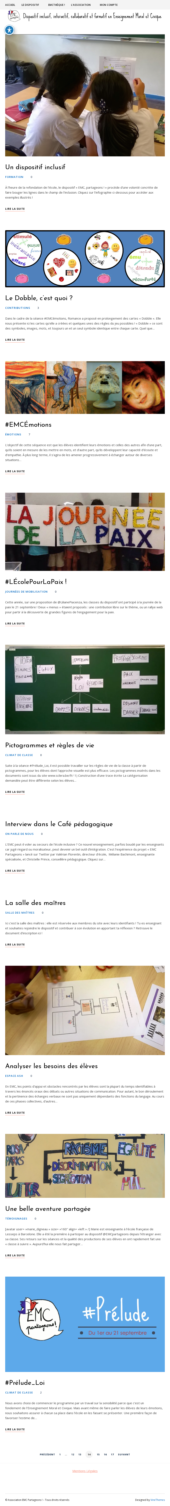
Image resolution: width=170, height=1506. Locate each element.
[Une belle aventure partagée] (85, 1166)
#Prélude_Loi (25, 1383)
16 (105, 1454)
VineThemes (158, 1500)
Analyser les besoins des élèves (51, 1066)
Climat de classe (19, 755)
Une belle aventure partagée (49, 1209)
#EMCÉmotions (28, 425)
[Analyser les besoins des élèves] (85, 1010)
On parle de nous (19, 834)
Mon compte (109, 5)
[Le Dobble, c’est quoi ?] (85, 258)
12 (72, 1454)
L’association (81, 5)
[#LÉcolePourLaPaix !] (85, 532)
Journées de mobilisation (26, 591)
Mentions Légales (85, 1471)
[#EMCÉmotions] (85, 387)
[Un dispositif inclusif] (85, 95)
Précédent (47, 1454)
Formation (14, 177)
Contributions (17, 308)
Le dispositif (30, 5)
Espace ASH (14, 1076)
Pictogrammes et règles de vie (49, 745)
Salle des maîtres (20, 912)
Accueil (10, 5)
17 (112, 1454)
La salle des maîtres (35, 903)
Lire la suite (15, 209)
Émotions (13, 434)
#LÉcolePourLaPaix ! (36, 582)
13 (79, 1454)
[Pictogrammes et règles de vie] (85, 689)
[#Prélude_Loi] (85, 1324)
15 (98, 1454)
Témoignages (16, 1218)
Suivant (124, 1454)
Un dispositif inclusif (35, 167)
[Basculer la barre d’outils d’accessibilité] (9, 30)
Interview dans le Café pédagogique (59, 824)
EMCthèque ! (56, 5)
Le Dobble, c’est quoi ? (39, 298)
